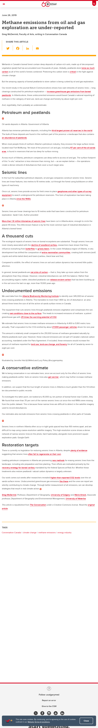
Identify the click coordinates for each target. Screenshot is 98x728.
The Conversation (38, 504)
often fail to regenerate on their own (44, 454)
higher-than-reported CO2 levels (65, 477)
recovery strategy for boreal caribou (18, 467)
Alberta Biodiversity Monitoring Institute (40, 296)
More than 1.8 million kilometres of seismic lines (23, 221)
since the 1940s (23, 198)
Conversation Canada (11, 532)
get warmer (53, 376)
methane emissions (47, 532)
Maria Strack (80, 494)
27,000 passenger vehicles (64, 327)
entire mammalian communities (56, 252)
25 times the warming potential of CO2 (39, 317)
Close (86, 720)
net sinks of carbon (39, 272)
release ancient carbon (60, 279)
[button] (9, 47)
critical (73, 71)
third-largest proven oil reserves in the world (72, 130)
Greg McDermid (9, 494)
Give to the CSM (49, 706)
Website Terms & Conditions (39, 722)
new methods (58, 460)
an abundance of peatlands (14, 137)
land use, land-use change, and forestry (49, 344)
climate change (29, 532)
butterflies (30, 248)
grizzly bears (43, 248)
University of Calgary (60, 494)
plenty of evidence (79, 450)
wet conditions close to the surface (25, 313)
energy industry (64, 532)
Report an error (49, 700)
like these (63, 481)
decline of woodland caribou (44, 245)
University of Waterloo (76, 498)
